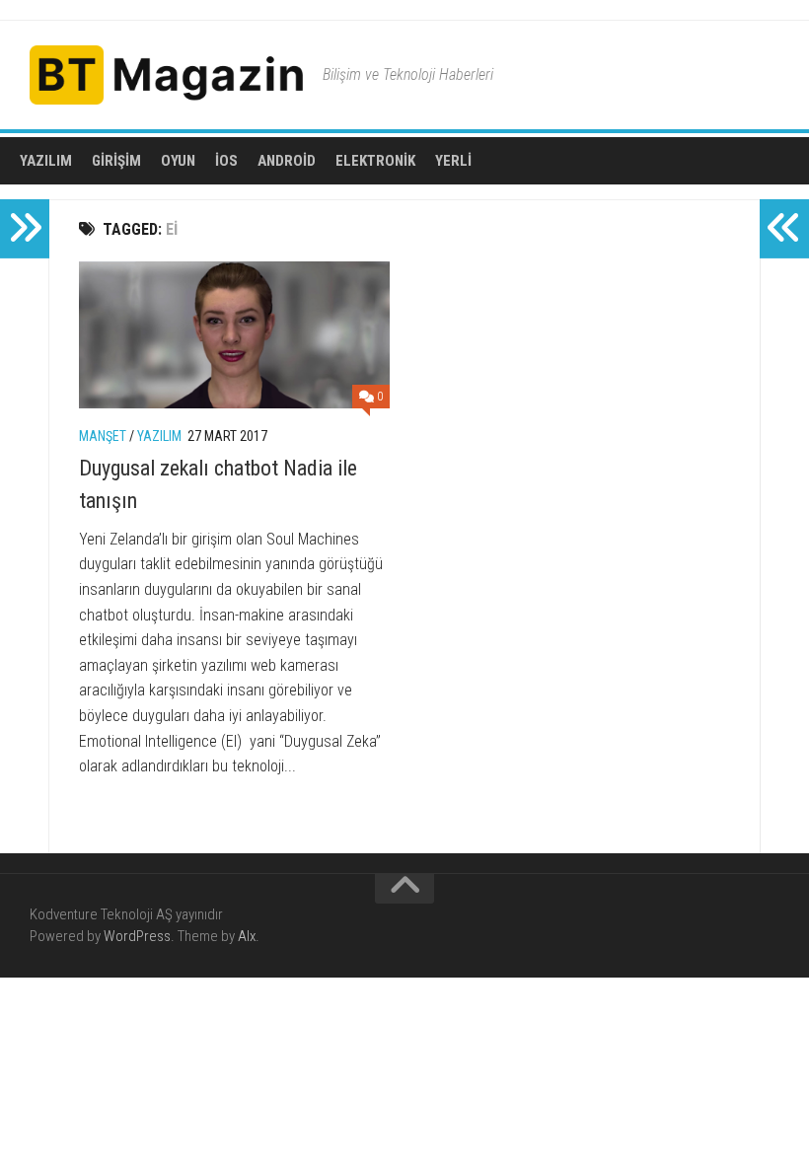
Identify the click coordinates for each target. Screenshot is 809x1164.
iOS (226, 161)
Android (286, 161)
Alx (247, 936)
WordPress (137, 936)
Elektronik (375, 161)
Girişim (116, 161)
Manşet (102, 436)
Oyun (178, 161)
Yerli (453, 161)
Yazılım (46, 161)
